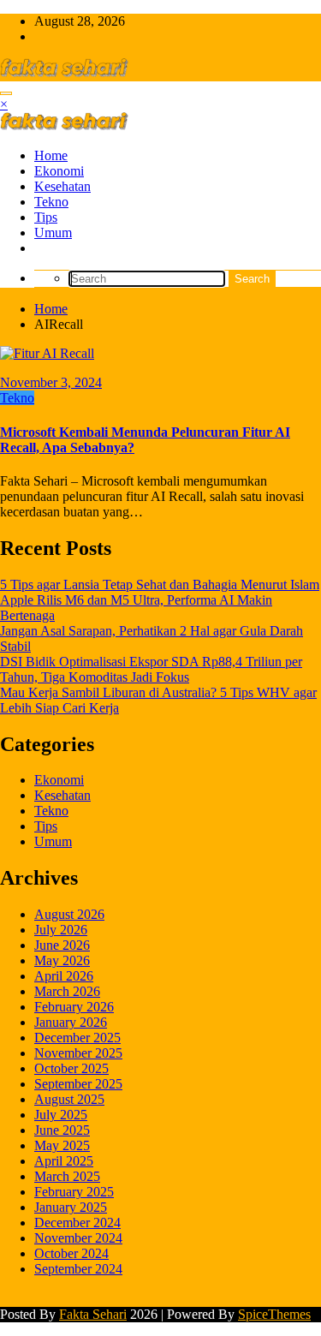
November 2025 (78, 1053)
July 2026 (60, 929)
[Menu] (6, 93)
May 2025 (62, 1145)
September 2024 (78, 1268)
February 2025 (74, 1191)
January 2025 (70, 1207)
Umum (53, 232)
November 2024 (78, 1238)
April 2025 (63, 1161)
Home (51, 155)
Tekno (51, 201)
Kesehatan (62, 186)
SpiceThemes (274, 1314)
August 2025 (69, 1099)
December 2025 (77, 1037)
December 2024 (77, 1222)
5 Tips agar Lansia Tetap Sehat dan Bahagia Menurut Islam (159, 584)
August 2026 (69, 914)
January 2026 (70, 1022)
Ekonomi (59, 171)
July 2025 (60, 1114)
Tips (45, 217)
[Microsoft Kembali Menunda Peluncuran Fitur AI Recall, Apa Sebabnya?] (47, 353)
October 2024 (71, 1253)
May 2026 (62, 960)
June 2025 (62, 1130)
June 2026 (62, 945)
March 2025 (67, 1176)
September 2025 (78, 1084)
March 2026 (67, 991)
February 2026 (74, 1006)
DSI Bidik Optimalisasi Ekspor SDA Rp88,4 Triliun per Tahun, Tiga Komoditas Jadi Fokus (151, 669)
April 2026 (63, 976)
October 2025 (71, 1068)
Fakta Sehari (93, 1314)
